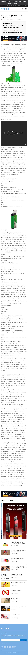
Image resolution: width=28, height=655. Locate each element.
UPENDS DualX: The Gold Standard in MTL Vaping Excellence (17, 576)
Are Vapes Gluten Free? (16, 590)
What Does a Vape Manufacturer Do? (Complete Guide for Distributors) (18, 552)
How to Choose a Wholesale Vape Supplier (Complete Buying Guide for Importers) (18, 568)
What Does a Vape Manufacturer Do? (18, 559)
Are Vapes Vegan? (15, 598)
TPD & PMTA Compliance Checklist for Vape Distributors (18, 543)
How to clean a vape (16, 614)
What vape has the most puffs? (18, 582)
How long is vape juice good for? (18, 606)
